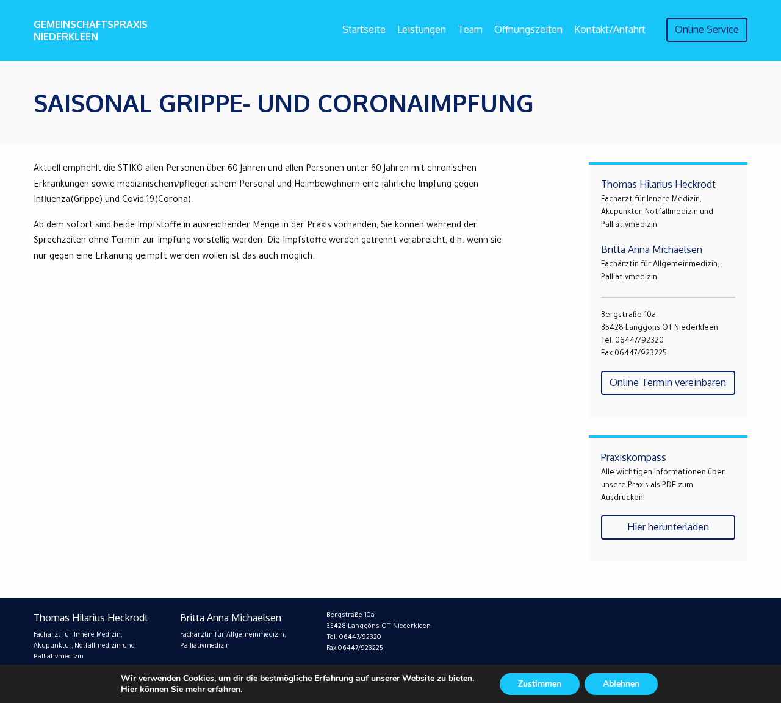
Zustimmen (539, 684)
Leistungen (421, 29)
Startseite (364, 29)
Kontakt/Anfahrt (610, 29)
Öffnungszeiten (528, 29)
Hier (129, 689)
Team (470, 29)
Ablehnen (621, 684)
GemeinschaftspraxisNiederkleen (91, 30)
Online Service (707, 29)
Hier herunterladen (668, 527)
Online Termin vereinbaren (668, 382)
